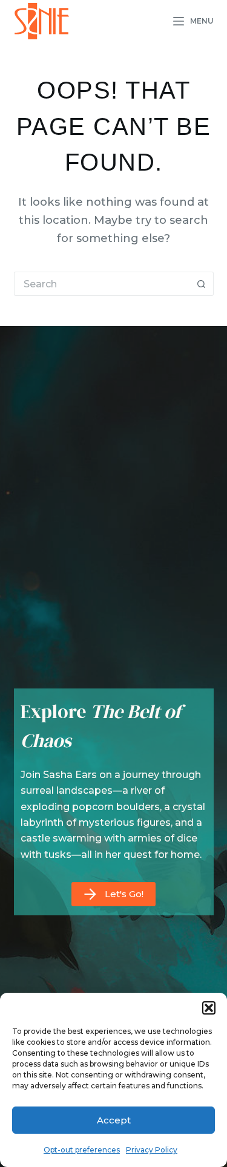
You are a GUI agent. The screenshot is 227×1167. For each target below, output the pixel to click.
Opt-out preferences (82, 1149)
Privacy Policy (151, 1149)
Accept (114, 1120)
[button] (209, 1008)
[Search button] (201, 284)
